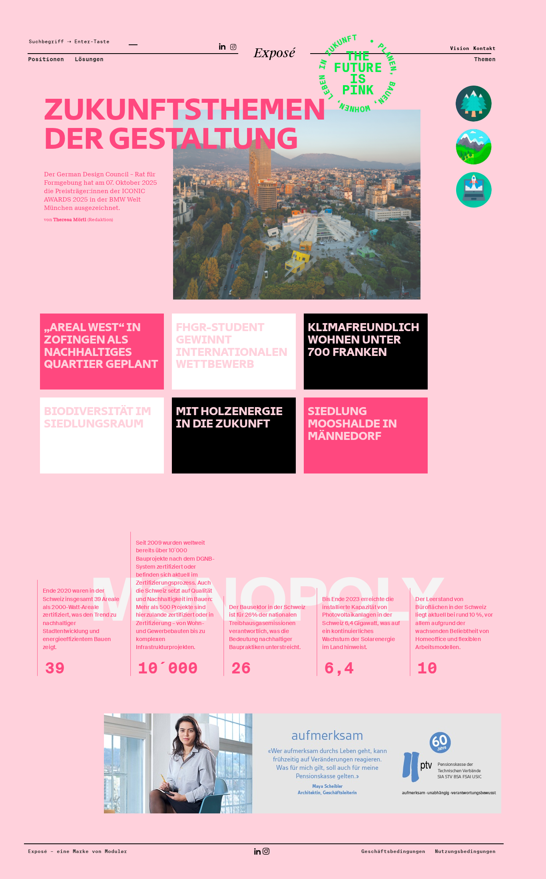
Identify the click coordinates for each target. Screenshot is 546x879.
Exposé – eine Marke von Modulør (77, 851)
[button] (257, 851)
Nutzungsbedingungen (465, 851)
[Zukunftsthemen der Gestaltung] (296, 204)
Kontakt (484, 48)
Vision (459, 48)
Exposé (274, 53)
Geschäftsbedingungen (393, 851)
